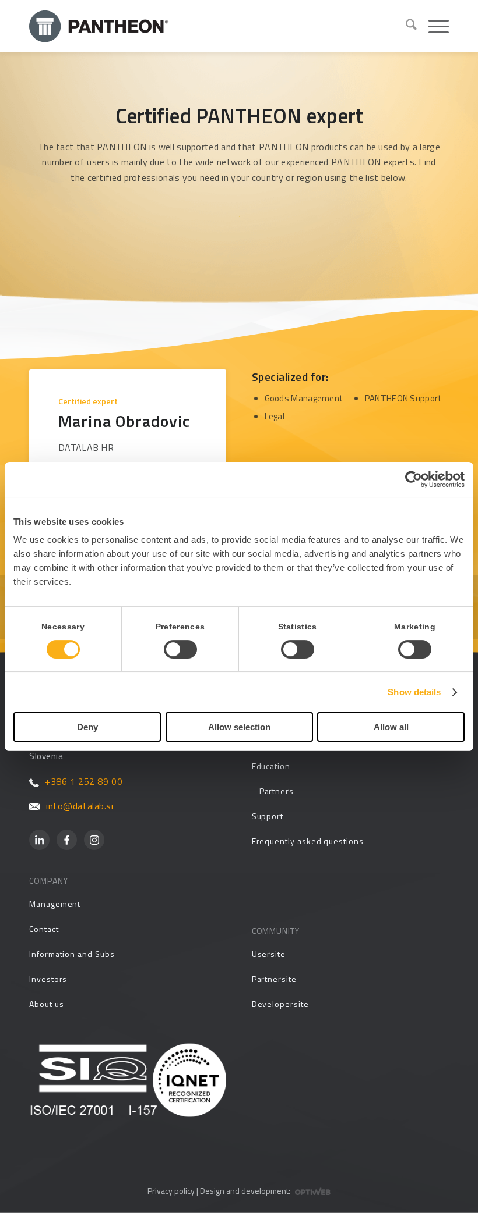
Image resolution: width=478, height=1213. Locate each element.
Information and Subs (72, 954)
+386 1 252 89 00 (83, 781)
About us (46, 1004)
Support (268, 816)
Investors (48, 979)
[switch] (180, 649)
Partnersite (274, 979)
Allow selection (239, 727)
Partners (276, 791)
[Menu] (433, 26)
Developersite (280, 1004)
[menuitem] (405, 26)
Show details (414, 692)
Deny (87, 727)
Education (271, 766)
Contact (44, 929)
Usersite (269, 954)
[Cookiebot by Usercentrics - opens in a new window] (414, 479)
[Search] (405, 26)
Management (54, 904)
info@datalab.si (80, 806)
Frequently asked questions (308, 841)
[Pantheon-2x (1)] (212, 26)
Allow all (391, 727)
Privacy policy (171, 1190)
